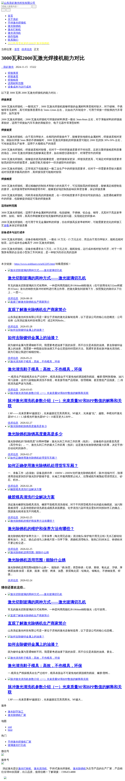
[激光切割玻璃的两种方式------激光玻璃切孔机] (35, 270)
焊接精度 (13, 79)
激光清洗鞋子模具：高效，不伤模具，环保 (45, 369)
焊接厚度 (13, 73)
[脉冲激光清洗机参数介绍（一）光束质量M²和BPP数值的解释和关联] (48, 393)
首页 (10, 15)
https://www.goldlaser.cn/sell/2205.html (34, 264)
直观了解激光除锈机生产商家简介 (37, 309)
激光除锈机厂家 (17, 715)
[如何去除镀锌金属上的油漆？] (26, 330)
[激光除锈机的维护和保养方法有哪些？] (31, 520)
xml (10, 727)
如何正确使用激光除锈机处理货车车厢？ (43, 465)
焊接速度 (13, 76)
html (10, 730)
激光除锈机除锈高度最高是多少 (35, 434)
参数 (6, 225)
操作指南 (13, 36)
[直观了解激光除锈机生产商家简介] (28, 301)
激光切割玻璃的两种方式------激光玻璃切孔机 (47, 278)
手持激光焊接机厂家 (19, 741)
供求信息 (26, 49)
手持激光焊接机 (17, 22)
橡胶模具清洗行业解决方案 (31, 497)
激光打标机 (14, 29)
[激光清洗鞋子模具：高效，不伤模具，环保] (34, 361)
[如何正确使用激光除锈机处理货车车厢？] (32, 457)
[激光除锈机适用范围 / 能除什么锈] (28, 552)
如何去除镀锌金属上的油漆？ (33, 338)
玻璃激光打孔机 (17, 745)
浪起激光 (7, 67)
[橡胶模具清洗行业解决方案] (25, 489)
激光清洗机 (14, 33)
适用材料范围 (15, 83)
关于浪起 (13, 19)
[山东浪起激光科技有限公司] (18, 2)
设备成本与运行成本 (19, 86)
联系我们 (13, 39)
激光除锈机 (14, 26)
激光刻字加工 (15, 711)
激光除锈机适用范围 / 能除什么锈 (37, 560)
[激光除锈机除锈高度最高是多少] (27, 426)
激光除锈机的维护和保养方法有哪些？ (41, 528)
